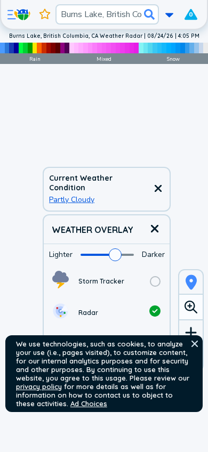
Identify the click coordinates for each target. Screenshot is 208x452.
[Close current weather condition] (157, 189)
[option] (107, 281)
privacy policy (39, 386)
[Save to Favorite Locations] (44, 14)
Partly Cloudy (71, 200)
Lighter (61, 254)
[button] (194, 344)
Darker (153, 254)
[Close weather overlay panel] (155, 229)
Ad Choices (88, 403)
